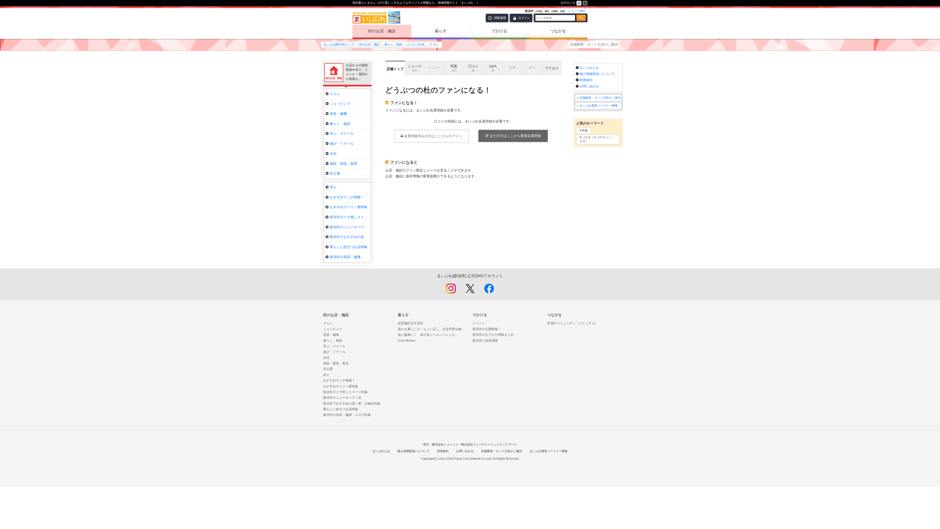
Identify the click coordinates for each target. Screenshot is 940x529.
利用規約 (586, 80)
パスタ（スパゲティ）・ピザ (597, 139)
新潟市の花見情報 (485, 340)
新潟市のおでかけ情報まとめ (493, 335)
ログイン (524, 18)
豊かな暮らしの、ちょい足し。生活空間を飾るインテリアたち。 (433, 329)
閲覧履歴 (500, 18)
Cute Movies (407, 340)
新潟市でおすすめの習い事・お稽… (350, 237)
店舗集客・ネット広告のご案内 (594, 44)
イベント (478, 323)
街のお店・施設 (382, 31)
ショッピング (340, 104)
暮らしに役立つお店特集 (348, 247)
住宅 (333, 154)
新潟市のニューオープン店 (350, 227)
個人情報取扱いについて (597, 74)
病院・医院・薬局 (343, 164)
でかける (499, 31)
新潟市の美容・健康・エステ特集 (350, 257)
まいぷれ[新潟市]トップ (338, 44)
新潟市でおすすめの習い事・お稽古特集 (351, 403)
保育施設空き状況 (410, 323)
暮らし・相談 (393, 44)
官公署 (335, 173)
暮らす (440, 31)
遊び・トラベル (342, 143)
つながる (558, 31)
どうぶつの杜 (416, 44)
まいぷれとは (589, 68)
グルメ (335, 94)
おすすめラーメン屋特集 (348, 207)
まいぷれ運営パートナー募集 (599, 105)
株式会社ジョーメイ (445, 444)
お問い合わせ (589, 86)
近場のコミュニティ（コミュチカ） (572, 323)
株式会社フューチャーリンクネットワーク (489, 444)
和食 (585, 130)
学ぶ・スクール (342, 133)
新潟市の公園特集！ (486, 329)
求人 (333, 187)
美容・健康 (338, 114)
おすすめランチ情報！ (347, 197)
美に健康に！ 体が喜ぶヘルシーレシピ (426, 335)
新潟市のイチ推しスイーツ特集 (350, 217)
